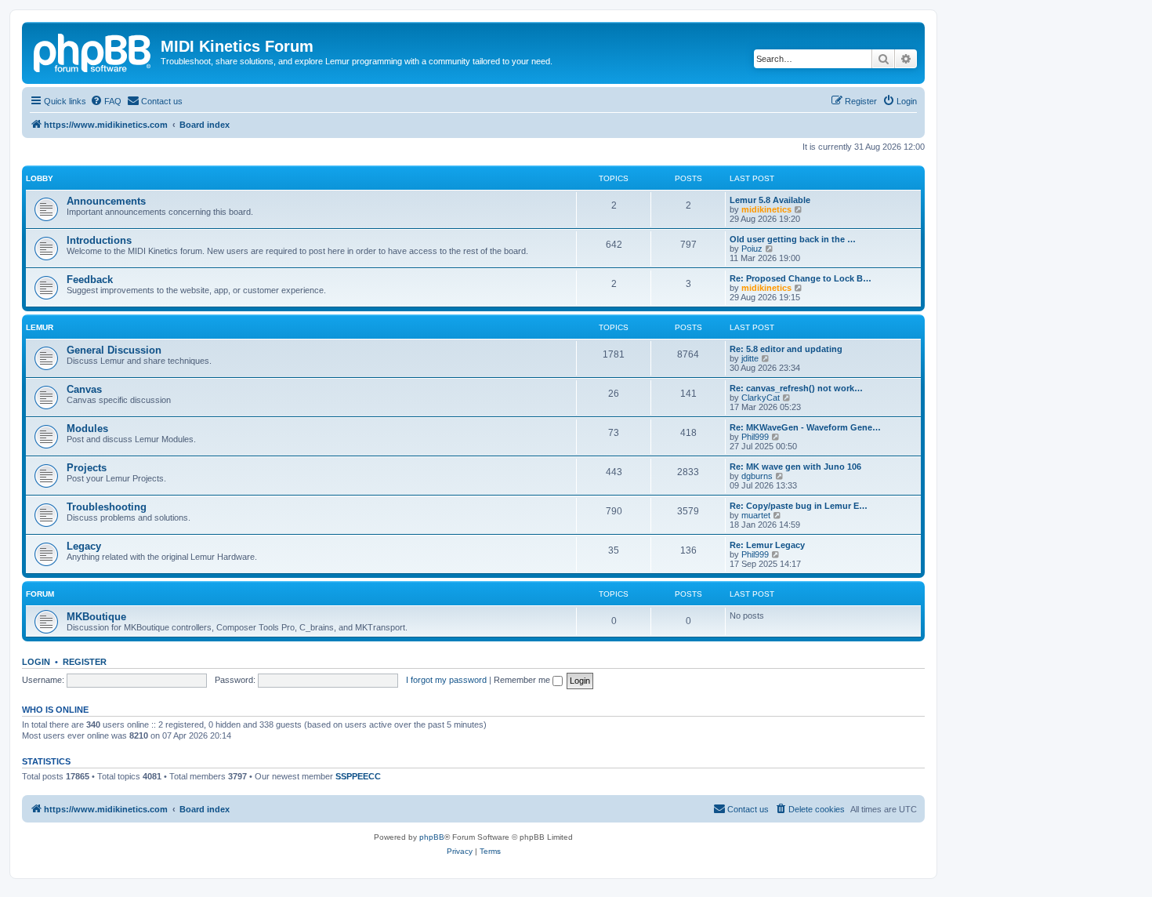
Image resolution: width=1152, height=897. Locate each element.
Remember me (523, 680)
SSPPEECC (358, 776)
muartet (755, 515)
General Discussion (114, 350)
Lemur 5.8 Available (770, 200)
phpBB (431, 837)
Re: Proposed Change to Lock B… (800, 278)
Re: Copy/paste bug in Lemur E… (799, 505)
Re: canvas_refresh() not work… (796, 388)
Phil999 (755, 436)
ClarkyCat (760, 397)
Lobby (39, 178)
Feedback (90, 279)
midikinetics (766, 209)
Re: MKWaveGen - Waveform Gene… (805, 427)
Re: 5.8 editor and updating (786, 349)
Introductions (99, 240)
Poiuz (752, 248)
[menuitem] (105, 101)
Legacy (84, 546)
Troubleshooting (107, 507)
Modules (87, 428)
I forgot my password (446, 680)
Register (85, 661)
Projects (87, 468)
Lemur (39, 327)
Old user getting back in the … (793, 239)
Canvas (84, 389)
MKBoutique (96, 617)
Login (36, 661)
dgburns (757, 476)
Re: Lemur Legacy (767, 545)
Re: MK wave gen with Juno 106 (795, 466)
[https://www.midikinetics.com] (93, 51)
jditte (750, 358)
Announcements (106, 201)
